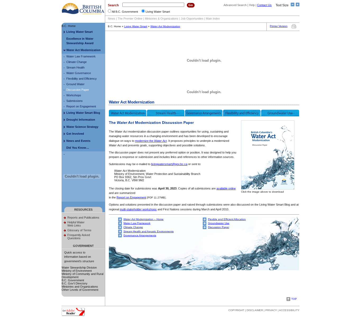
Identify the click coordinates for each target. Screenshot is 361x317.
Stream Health (75, 67)
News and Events (78, 140)
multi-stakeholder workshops (138, 209)
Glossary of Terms (79, 230)
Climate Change (76, 62)
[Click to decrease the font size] (291, 5)
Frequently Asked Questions (78, 236)
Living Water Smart (158, 11)
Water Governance (78, 73)
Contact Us (264, 5)
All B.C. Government (125, 11)
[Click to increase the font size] (296, 5)
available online (226, 188)
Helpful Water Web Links (76, 224)
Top (294, 298)
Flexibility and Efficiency (81, 78)
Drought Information (80, 119)
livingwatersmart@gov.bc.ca (169, 164)
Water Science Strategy (82, 126)
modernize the (151, 140)
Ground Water (75, 84)
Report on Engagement (81, 106)
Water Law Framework (81, 56)
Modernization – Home (143, 219)
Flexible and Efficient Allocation (227, 219)
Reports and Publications (83, 217)
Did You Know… (77, 147)
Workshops (73, 95)
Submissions (74, 100)
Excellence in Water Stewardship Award (80, 41)
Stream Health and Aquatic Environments (148, 231)
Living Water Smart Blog (83, 112)
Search (113, 5)
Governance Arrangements (139, 235)
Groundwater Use (218, 223)
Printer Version (279, 26)
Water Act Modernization (83, 50)
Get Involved (75, 133)
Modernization (165, 26)
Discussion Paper (77, 89)
